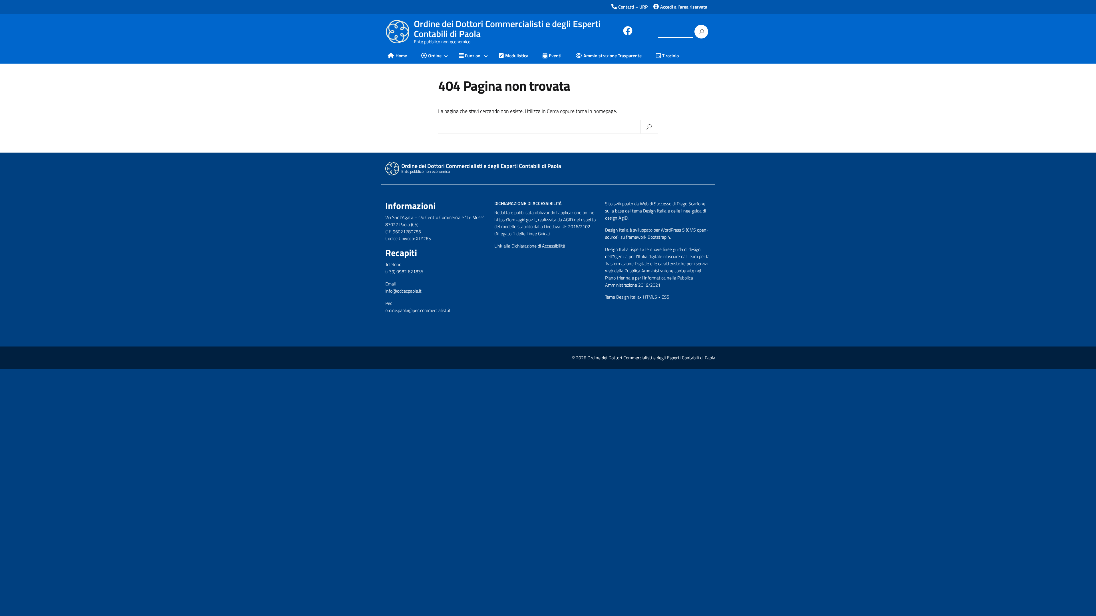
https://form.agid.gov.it (515, 219)
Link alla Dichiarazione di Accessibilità (529, 245)
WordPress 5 (673, 229)
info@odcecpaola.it (403, 290)
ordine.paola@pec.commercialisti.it (418, 310)
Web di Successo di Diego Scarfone (672, 203)
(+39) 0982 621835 (404, 271)
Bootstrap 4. (659, 237)
